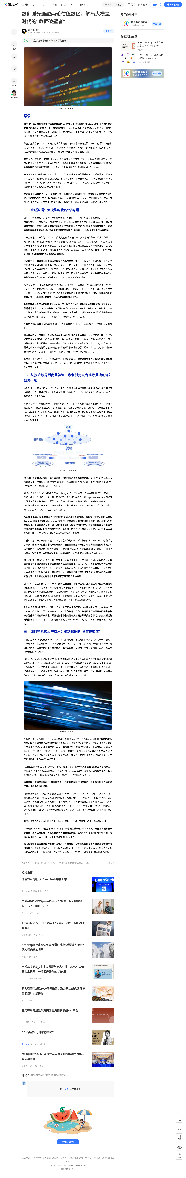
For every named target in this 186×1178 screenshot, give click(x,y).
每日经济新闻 (27, 978)
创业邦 (24, 913)
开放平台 (63, 1158)
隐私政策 (54, 1158)
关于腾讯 (25, 1158)
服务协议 (46, 1158)
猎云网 (24, 1000)
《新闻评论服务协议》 (58, 1075)
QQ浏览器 (96, 1158)
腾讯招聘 (79, 1158)
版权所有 (71, 1169)
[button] (157, 24)
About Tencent (36, 1158)
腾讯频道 (105, 1158)
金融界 (24, 1066)
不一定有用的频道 (29, 891)
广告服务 (71, 1158)
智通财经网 (26, 957)
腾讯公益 (88, 1158)
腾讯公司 (64, 1169)
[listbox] (68, 969)
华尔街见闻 (26, 935)
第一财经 (34, 1044)
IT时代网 (25, 1022)
